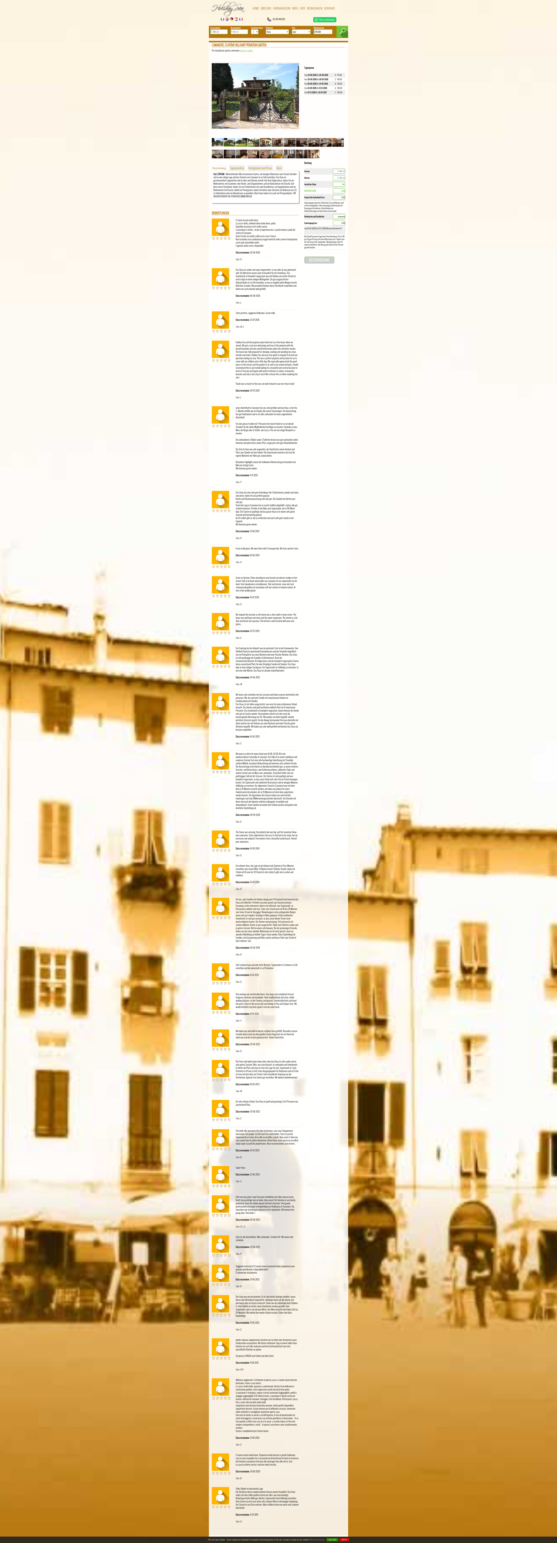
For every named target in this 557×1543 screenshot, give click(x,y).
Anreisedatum (215, 28)
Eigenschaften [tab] (237, 168)
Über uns (266, 8)
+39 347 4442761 (278, 19)
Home (256, 8)
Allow (332, 1540)
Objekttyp (269, 28)
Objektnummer (319, 28)
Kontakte (329, 8)
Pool (293, 28)
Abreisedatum (235, 28)
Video (295, 8)
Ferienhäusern (281, 8)
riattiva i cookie (246, 50)
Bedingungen (315, 8)
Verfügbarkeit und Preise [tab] (260, 168)
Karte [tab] (279, 168)
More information (317, 1540)
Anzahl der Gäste (257, 28)
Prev (215, 96)
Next (295, 96)
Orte (302, 8)
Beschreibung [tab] (219, 168)
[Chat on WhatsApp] (324, 21)
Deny (344, 1540)
